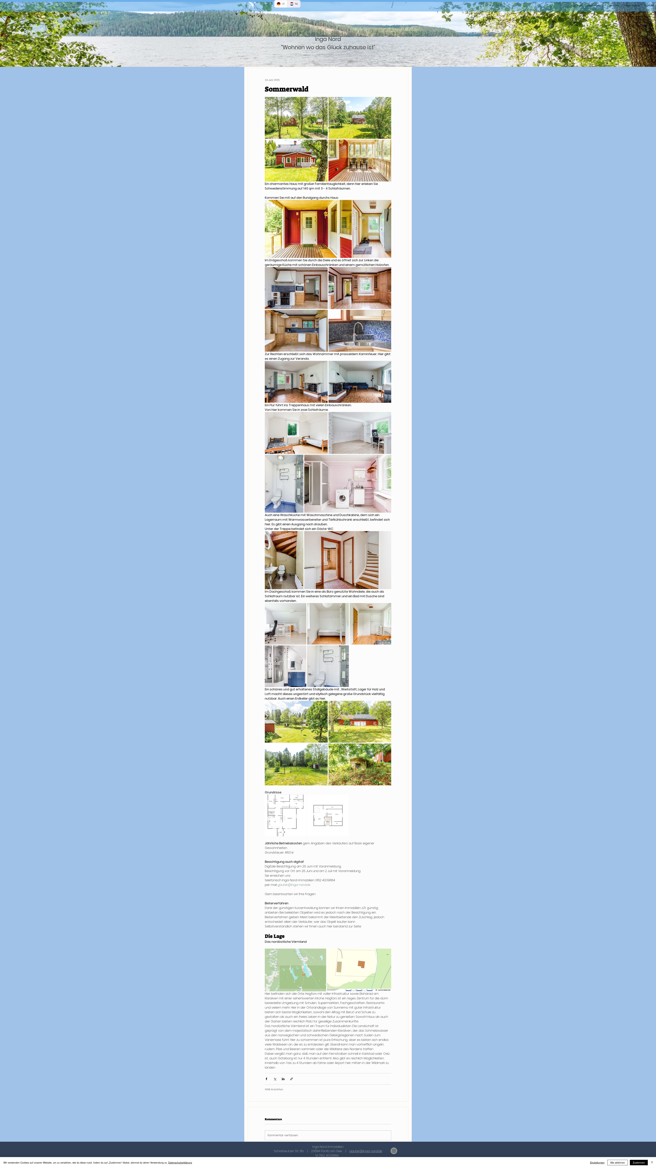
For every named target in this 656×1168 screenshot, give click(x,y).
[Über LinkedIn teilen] (283, 1079)
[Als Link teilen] (291, 1079)
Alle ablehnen (617, 1162)
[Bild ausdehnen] (296, 118)
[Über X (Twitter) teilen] (274, 1079)
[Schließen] (652, 1162)
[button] (632, 5)
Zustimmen (639, 1162)
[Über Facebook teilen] (266, 1079)
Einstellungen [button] (597, 1162)
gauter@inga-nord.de (365, 1151)
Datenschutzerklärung (180, 1162)
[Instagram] (394, 1150)
